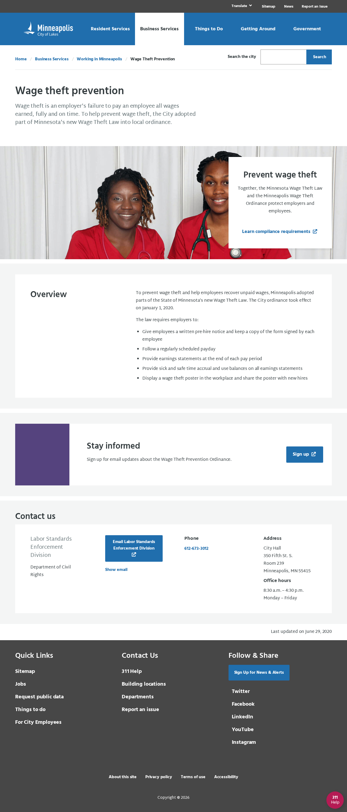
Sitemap (268, 7)
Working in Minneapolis (99, 59)
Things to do (30, 709)
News (288, 7)
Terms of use (193, 777)
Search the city (242, 56)
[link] (241, 6)
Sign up (301, 454)
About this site (123, 777)
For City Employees (38, 722)
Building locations (144, 684)
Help (132, 671)
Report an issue (140, 709)
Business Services (51, 59)
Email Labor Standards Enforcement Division (134, 545)
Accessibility (226, 777)
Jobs (20, 684)
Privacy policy (158, 777)
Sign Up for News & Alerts (259, 672)
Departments (137, 697)
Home (21, 59)
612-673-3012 (196, 548)
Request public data (39, 697)
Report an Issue (314, 7)
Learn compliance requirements (276, 232)
